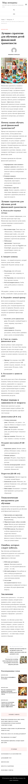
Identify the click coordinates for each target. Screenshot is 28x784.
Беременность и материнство (11, 753)
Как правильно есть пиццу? (8, 737)
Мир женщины (9, 2)
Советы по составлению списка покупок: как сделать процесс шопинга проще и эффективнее (8, 704)
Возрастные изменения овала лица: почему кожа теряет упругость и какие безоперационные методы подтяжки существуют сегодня (12, 722)
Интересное (4, 29)
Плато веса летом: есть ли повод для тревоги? (13, 733)
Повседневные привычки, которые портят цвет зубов (12, 741)
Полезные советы (7, 770)
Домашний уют (6, 758)
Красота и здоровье (7, 766)
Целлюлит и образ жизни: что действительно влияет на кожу (13, 729)
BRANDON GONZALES (14, 54)
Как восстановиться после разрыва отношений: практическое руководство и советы (9, 692)
